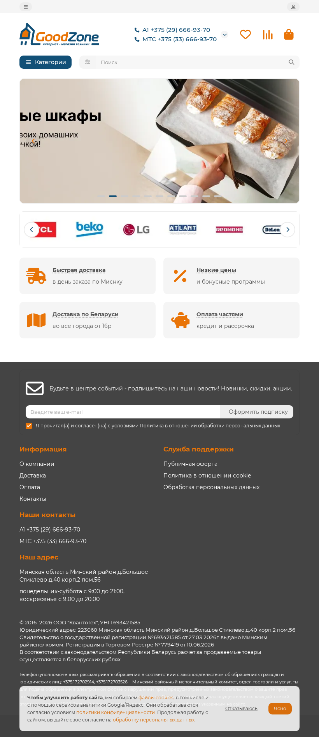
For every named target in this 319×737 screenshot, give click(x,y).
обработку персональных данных (154, 720)
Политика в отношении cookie (207, 475)
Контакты (32, 498)
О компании (36, 463)
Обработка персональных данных (211, 487)
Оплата (29, 487)
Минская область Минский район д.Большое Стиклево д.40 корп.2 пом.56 (83, 575)
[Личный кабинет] (293, 6)
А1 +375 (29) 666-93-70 (176, 29)
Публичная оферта (190, 463)
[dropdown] (25, 6)
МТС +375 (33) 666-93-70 (179, 39)
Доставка (32, 475)
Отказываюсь (241, 708)
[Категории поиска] (87, 62)
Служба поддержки (198, 449)
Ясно (280, 708)
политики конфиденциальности (115, 712)
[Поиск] (291, 62)
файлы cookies (156, 697)
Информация (43, 449)
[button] (33, 141)
